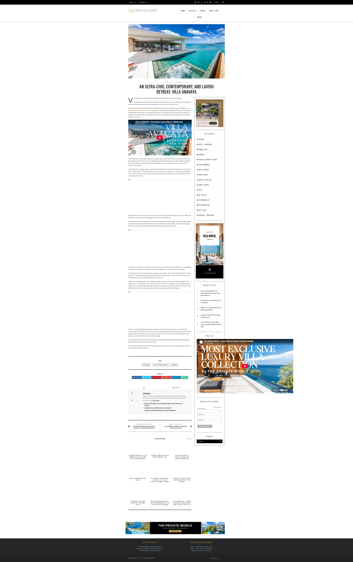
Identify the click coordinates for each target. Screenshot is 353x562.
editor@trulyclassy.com (156, 548)
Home (183, 11)
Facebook (137, 377)
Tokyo (197, 548)
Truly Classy (155, 400)
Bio (144, 387)
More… (200, 17)
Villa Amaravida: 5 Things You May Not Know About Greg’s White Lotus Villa (182, 502)
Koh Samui (146, 365)
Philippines (209, 548)
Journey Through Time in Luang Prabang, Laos (160, 456)
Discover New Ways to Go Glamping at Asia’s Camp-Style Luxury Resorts (138, 457)
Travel (203, 11)
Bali (211, 546)
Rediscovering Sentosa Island (138, 479)
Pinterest (156, 377)
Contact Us (143, 2)
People (199, 190)
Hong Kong (201, 550)
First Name (200, 414)
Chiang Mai (206, 546)
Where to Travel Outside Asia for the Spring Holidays (160, 410)
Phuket (192, 546)
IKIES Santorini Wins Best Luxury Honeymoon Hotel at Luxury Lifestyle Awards (160, 502)
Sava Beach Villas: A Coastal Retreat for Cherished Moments (182, 457)
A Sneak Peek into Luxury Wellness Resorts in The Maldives (182, 480)
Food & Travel (203, 170)
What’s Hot (214, 11)
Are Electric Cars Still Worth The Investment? (158, 408)
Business (201, 154)
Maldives (202, 548)
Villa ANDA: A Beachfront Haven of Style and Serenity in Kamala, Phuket (159, 480)
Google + (166, 377)
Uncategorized (203, 205)
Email (185, 377)
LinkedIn (176, 377)
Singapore (194, 550)
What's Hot (202, 210)
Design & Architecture (207, 159)
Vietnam (208, 550)
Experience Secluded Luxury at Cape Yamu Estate (138, 502)
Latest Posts (176, 387)
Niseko (192, 548)
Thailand (174, 365)
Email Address (209, 408)
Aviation (200, 139)
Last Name (200, 420)
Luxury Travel (169, 82)
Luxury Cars (202, 175)
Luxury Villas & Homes (160, 365)
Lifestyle (193, 11)
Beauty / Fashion (204, 144)
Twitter (147, 377)
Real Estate (202, 195)
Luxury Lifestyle (204, 180)
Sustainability (203, 200)
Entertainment (203, 165)
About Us (133, 2)
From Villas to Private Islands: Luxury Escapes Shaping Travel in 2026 (211, 324)
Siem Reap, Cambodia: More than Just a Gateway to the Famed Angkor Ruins (144, 426)
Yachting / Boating (205, 215)
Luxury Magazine (149, 558)
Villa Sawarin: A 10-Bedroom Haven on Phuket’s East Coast (176, 426)
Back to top (214, 558)
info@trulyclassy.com (155, 546)
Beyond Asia (202, 149)
